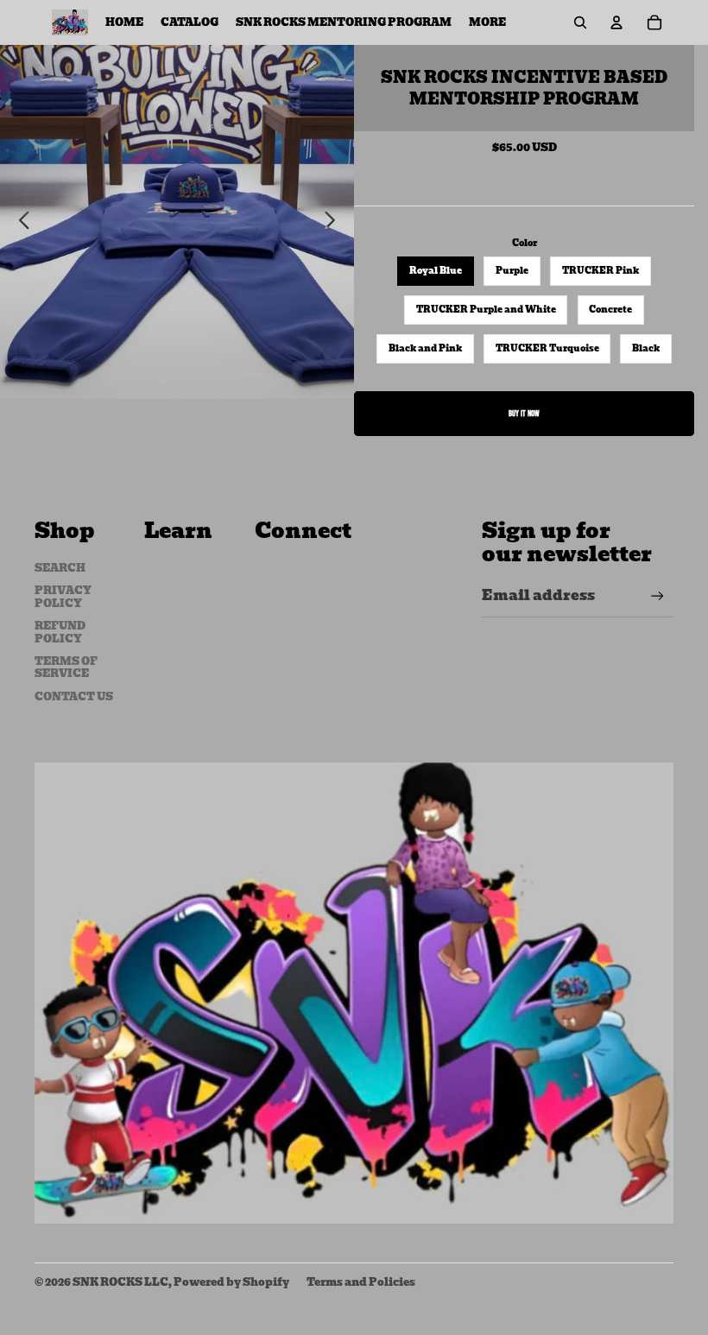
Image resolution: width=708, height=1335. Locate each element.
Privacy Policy (63, 596)
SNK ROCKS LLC (120, 1282)
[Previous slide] (19, 222)
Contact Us (74, 696)
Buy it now (524, 413)
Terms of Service (66, 667)
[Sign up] (657, 596)
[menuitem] (487, 22)
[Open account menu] (616, 22)
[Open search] (580, 22)
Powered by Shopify (231, 1282)
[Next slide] (334, 222)
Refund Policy (60, 631)
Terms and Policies (361, 1282)
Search (60, 568)
